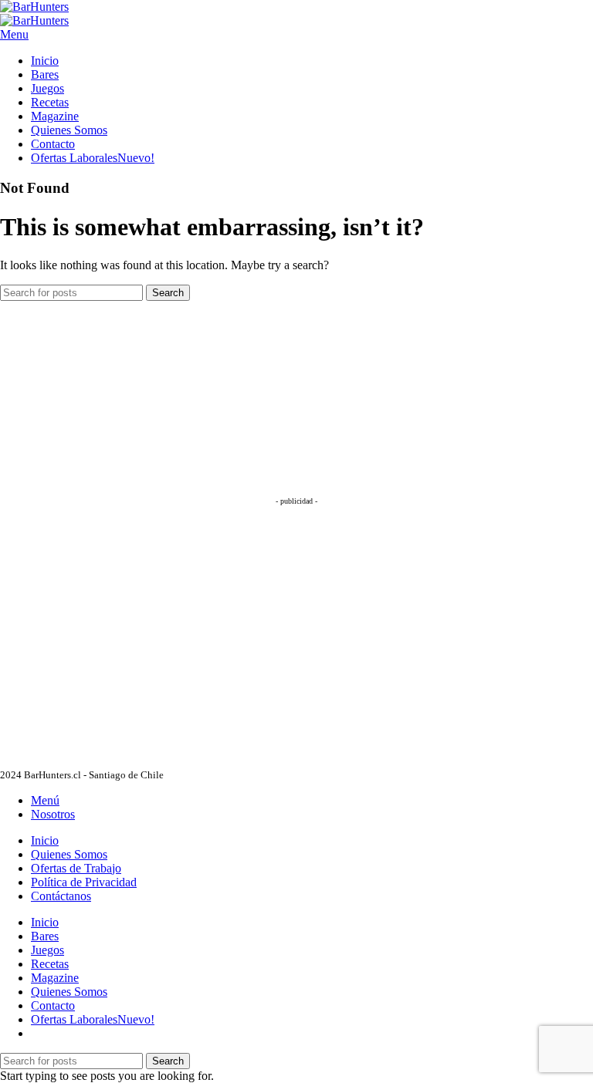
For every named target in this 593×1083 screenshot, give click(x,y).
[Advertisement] (116, 397)
